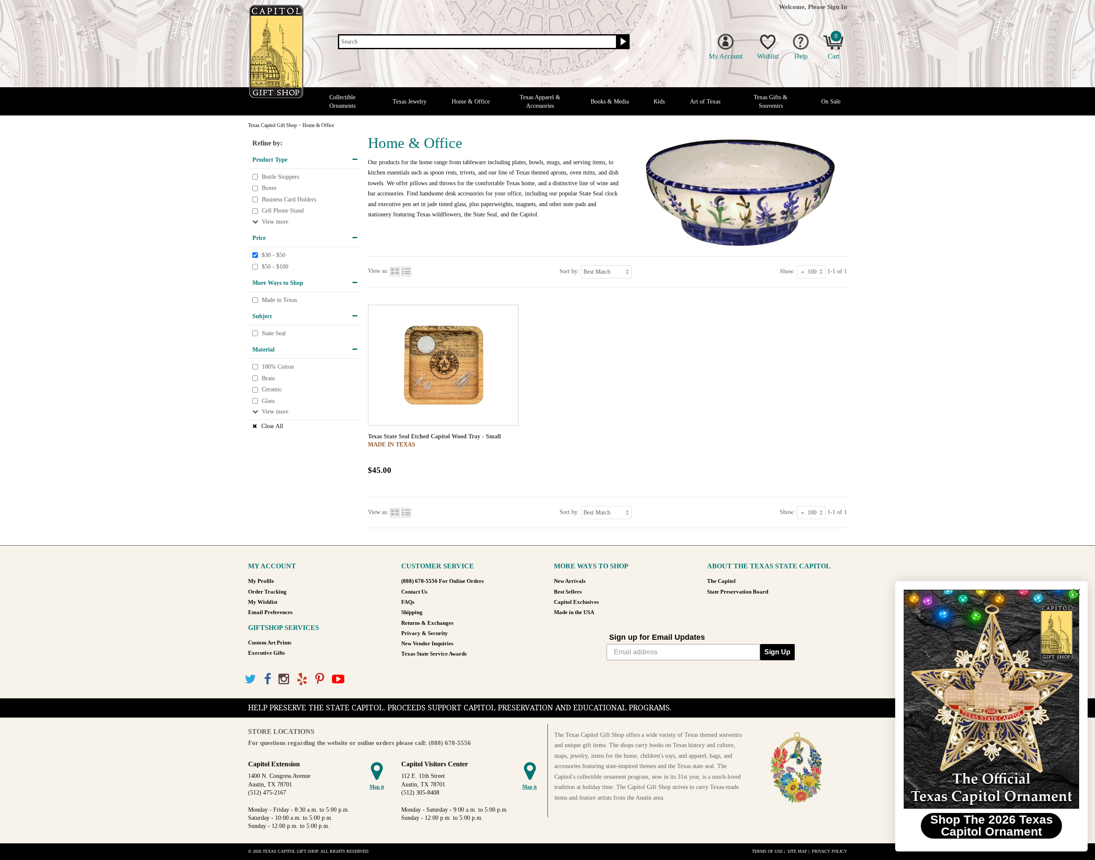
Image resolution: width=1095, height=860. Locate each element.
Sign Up (777, 652)
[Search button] (622, 41)
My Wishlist (262, 602)
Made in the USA (574, 612)
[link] (990, 699)
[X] (250, 679)
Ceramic (272, 389)
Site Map (797, 851)
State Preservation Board (737, 592)
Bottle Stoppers (280, 177)
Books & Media (610, 101)
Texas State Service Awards (434, 654)
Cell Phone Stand (283, 211)
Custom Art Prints (269, 643)
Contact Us (414, 592)
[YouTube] (338, 679)
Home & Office (471, 101)
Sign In (837, 6)
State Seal (274, 333)
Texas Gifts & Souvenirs (770, 101)
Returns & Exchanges (427, 623)
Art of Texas (705, 101)
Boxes (269, 188)
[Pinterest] (319, 679)
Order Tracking (267, 592)
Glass (268, 401)
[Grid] (395, 271)
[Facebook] (267, 679)
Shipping (412, 612)
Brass (268, 378)
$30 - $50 (273, 255)
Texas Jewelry (409, 101)
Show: (787, 271)
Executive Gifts (266, 653)
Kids (659, 101)
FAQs (407, 602)
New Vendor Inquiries (427, 644)
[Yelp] (302, 679)
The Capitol (721, 581)
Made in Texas (279, 300)
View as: (378, 271)
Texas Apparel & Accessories (540, 101)
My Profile (261, 581)
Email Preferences (270, 612)
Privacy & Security (424, 633)
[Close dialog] (1075, 592)
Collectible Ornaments (342, 101)
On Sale (830, 101)
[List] (406, 271)
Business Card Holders (289, 199)
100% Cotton (278, 367)
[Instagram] (283, 679)
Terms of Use (767, 851)
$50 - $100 (275, 266)
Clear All (272, 426)
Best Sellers (568, 592)
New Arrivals (570, 581)
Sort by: (569, 271)
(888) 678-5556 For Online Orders (442, 581)
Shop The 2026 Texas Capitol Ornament (990, 825)
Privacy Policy (829, 851)
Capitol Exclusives (576, 602)
